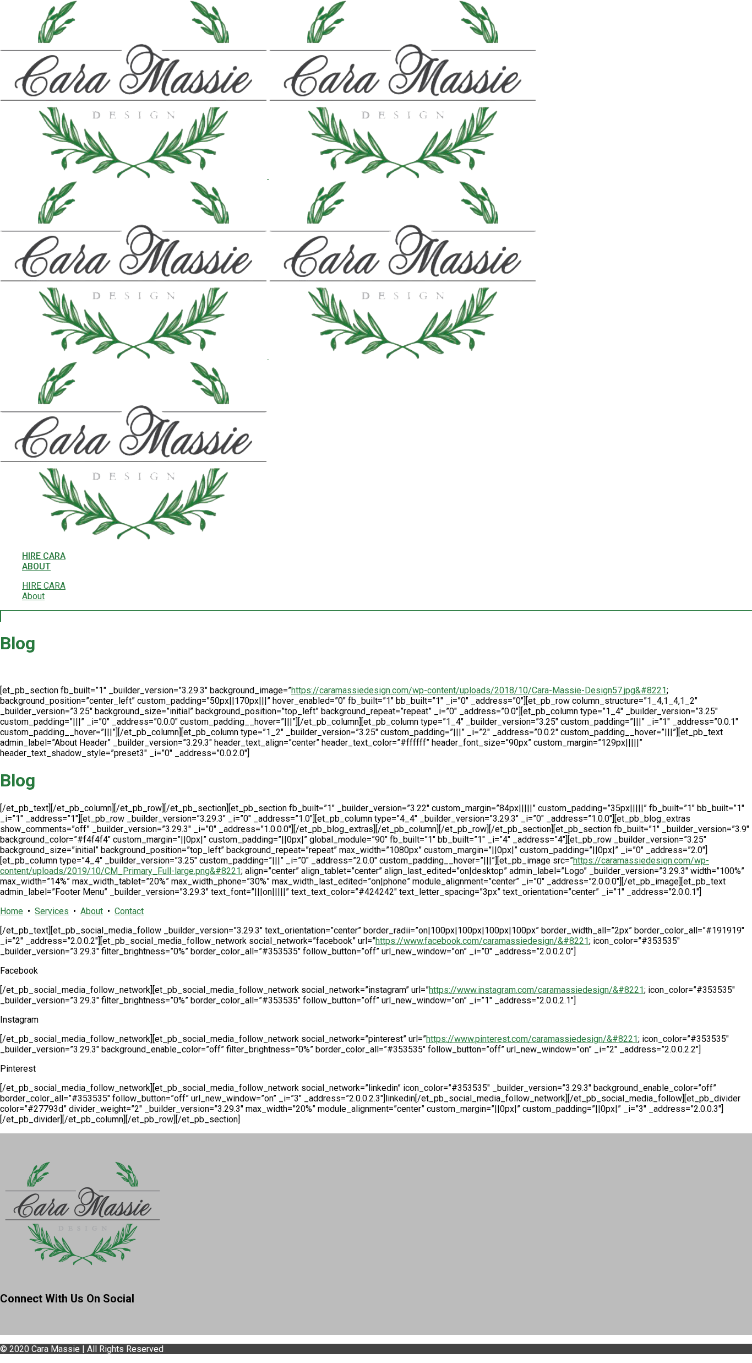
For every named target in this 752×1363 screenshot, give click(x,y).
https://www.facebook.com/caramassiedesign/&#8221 (482, 941)
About (91, 911)
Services (52, 911)
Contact (129, 911)
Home (11, 911)
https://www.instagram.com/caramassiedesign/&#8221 (536, 990)
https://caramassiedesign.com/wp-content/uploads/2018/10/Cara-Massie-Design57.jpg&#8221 (479, 690)
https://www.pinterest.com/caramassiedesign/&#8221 (532, 1039)
